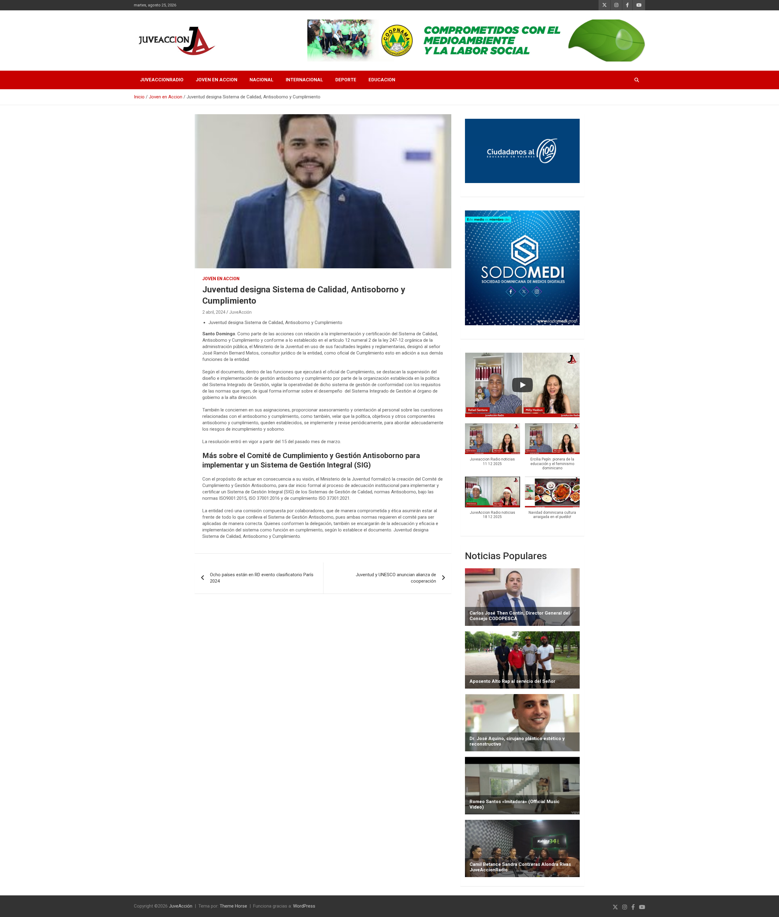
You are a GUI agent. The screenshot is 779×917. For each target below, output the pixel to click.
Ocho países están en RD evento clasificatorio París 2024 (261, 578)
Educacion (382, 80)
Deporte (345, 80)
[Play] (522, 385)
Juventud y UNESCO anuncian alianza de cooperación (396, 578)
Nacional (262, 80)
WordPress (304, 906)
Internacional (304, 80)
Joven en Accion (216, 80)
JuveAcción (240, 312)
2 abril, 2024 (213, 312)
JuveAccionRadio (161, 80)
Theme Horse (233, 906)
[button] (492, 447)
